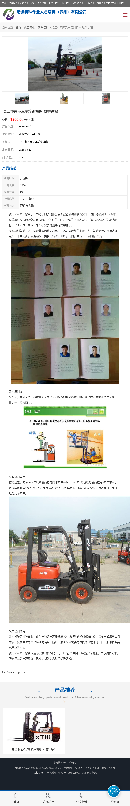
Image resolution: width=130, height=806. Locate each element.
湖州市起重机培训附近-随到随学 (97, 749)
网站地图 (92, 772)
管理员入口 (79, 772)
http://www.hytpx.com (14, 672)
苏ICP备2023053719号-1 (49, 768)
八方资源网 (53, 772)
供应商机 (29, 27)
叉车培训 (43, 27)
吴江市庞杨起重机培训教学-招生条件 (33, 749)
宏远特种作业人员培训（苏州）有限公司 (81, 768)
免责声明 (66, 772)
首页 (18, 27)
